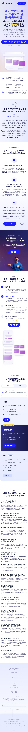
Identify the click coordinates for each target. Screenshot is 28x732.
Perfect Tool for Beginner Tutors (11, 721)
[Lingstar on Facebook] (16, 692)
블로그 (14, 675)
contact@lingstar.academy (15, 700)
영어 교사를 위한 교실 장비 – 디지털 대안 (14, 723)
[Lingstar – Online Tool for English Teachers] (7, 3)
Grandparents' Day (21, 725)
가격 (14, 683)
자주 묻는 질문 (14, 672)
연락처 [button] (14, 679)
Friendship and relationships (9, 725)
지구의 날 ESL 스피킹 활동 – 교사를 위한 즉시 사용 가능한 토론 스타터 (14, 726)
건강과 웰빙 (22, 721)
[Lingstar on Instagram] (12, 692)
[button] (21, 3)
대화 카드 (18, 719)
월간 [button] (20, 386)
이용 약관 (14, 685)
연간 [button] (8, 386)
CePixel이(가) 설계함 (14, 709)
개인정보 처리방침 (14, 687)
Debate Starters (11, 719)
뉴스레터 (14, 677)
